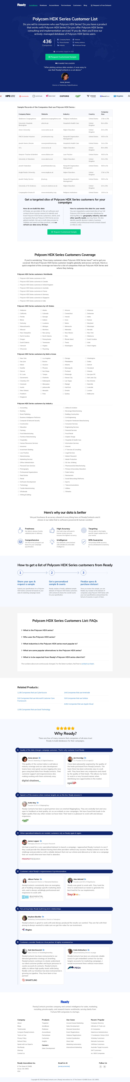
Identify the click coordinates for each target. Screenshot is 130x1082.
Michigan (45, 326)
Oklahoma (90, 336)
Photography (24, 469)
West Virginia (91, 346)
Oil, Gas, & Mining (70, 462)
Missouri (22, 329)
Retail (22, 479)
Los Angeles (46, 358)
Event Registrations (72, 1032)
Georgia (45, 317)
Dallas (89, 361)
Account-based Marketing (74, 1023)
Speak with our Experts (25, 1044)
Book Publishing (25, 414)
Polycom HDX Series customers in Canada (34, 281)
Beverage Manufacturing (73, 411)
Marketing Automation (73, 1044)
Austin (22, 387)
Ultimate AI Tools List (98, 1026)
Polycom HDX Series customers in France (33, 291)
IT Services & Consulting (73, 450)
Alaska (44, 310)
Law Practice (24, 453)
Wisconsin (23, 349)
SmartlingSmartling (46, 953)
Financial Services (71, 430)
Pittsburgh (68, 374)
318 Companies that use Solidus (76, 698)
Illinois (22, 320)
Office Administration (27, 462)
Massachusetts (25, 326)
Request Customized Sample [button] (63, 57)
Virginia (44, 346)
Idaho (89, 317)
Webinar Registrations (73, 1035)
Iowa (66, 320)
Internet (68, 446)
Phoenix (45, 368)
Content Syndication (73, 1038)
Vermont (23, 346)
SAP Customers (96, 1050)
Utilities (67, 488)
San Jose (23, 361)
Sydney (67, 394)
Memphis (45, 390)
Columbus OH (24, 381)
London (89, 390)
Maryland (90, 323)
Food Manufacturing (26, 433)
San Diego (45, 371)
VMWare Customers (97, 1044)
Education (23, 427)
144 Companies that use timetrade (77, 693)
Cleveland (90, 368)
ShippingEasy (44, 805)
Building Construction (72, 414)
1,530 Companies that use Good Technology (33, 710)
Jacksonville (46, 387)
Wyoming (45, 349)
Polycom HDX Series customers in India (33, 301)
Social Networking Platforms (74, 479)
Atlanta (67, 365)
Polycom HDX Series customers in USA (32, 278)
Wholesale (23, 491)
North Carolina (25, 336)
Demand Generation (73, 1029)
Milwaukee (45, 384)
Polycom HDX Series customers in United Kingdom (36, 285)
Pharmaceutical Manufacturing (75, 466)
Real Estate (24, 475)
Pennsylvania (46, 339)
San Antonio (91, 381)
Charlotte (45, 378)
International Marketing (74, 1047)
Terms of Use (21, 1035)
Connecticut (69, 313)
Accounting (23, 408)
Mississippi (90, 326)
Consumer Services (71, 424)
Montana (45, 329)
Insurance (23, 446)
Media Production (71, 459)
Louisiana (45, 323)
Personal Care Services (27, 466)
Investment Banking (26, 450)
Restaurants (69, 475)
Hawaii (67, 317)
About (19, 1023)
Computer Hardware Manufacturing (77, 421)
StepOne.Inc (91, 882)
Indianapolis (46, 381)
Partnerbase (46, 1035)
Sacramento (24, 378)
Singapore (23, 397)
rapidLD (90, 760)
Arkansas (90, 310)
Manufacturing (25, 456)
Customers (45, 1038)
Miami (22, 365)
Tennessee (46, 342)
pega (94, 953)
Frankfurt (23, 394)
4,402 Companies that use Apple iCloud (78, 704)
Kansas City (69, 378)
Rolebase (45, 1029)
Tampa (44, 374)
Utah (88, 342)
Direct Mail (69, 1041)
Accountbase (46, 1032)
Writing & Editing (25, 495)
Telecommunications (72, 485)
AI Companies (95, 1029)
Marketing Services (26, 459)
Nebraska (68, 329)
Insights (44, 1041)
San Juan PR (91, 374)
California (23, 313)
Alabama (23, 310)
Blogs (19, 1026)
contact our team (87, 664)
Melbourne (90, 394)
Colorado (45, 313)
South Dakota (24, 342)
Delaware (90, 313)
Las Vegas (68, 381)
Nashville (90, 384)
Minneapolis (69, 368)
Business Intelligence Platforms (30, 417)
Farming (22, 430)
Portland (68, 371)
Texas (67, 342)
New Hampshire (25, 333)
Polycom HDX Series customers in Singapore (34, 298)
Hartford (68, 387)
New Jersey (46, 333)
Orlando (89, 371)
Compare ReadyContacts (25, 1032)
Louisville (90, 387)
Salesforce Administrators (99, 1032)
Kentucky (23, 323)
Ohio (66, 336)
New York (90, 333)
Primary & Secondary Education (75, 469)
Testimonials (21, 1029)
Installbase (45, 1026)
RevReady (20, 1047)
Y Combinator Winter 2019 (100, 1035)
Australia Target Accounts (99, 1047)
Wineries (68, 491)
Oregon (22, 339)
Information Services (72, 443)
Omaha (67, 390)
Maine (67, 323)
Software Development (28, 482)
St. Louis (23, 374)
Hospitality (23, 440)
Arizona (67, 310)
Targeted (45, 1023)
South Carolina (92, 339)
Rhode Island (69, 339)
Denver (22, 371)
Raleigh (67, 384)
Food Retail (69, 433)
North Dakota (47, 336)
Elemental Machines (51, 882)
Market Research (71, 456)
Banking (22, 411)
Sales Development (48, 1048)
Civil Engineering (70, 417)
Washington (69, 346)
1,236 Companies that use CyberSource (32, 693)
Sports (67, 482)
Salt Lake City (91, 378)
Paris (44, 394)
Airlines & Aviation (71, 408)
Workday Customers (97, 1038)
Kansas (89, 320)
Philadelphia (69, 361)
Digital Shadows (47, 760)
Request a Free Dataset (102, 5)
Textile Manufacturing (27, 488)
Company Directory (97, 1023)
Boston (44, 361)
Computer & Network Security (30, 421)
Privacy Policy (21, 1038)
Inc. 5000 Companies (98, 1053)
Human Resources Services (29, 443)
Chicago (67, 358)
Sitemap (20, 1050)
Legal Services (70, 453)
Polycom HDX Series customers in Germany (34, 294)
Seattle (22, 368)
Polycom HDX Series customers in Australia (34, 288)
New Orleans (24, 390)
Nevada (89, 329)
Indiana (44, 320)
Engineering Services (72, 427)
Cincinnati (23, 384)
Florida (22, 317)
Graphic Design (70, 437)
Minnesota (68, 326)
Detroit (89, 365)
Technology (24, 485)
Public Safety (69, 472)
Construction (24, 424)
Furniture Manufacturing (28, 437)
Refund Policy (21, 1041)
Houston (45, 365)
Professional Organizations (29, 472)
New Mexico (69, 333)
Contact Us (21, 1053)
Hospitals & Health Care (73, 440)
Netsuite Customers (97, 1041)
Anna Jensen (65, 82)
